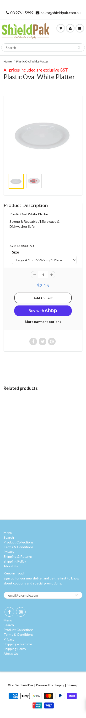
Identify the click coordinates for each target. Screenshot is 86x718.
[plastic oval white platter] (43, 135)
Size (15, 252)
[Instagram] (21, 612)
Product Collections (18, 542)
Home (8, 61)
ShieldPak (26, 685)
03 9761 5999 (21, 12)
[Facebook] (9, 612)
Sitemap (72, 685)
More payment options (43, 322)
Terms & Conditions (18, 547)
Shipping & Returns (18, 556)
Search (9, 537)
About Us (11, 566)
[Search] (79, 48)
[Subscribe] (76, 595)
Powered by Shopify (50, 685)
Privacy (9, 552)
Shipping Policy (15, 561)
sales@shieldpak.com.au (61, 12)
